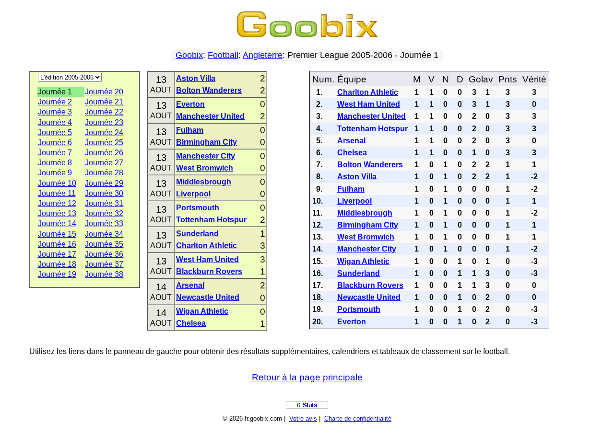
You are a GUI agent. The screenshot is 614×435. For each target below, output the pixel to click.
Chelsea (191, 323)
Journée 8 (55, 163)
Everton (190, 104)
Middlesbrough (203, 182)
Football (223, 55)
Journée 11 (57, 193)
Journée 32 (104, 213)
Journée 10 (57, 183)
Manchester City (205, 156)
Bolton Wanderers (209, 90)
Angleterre (263, 55)
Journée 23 (104, 122)
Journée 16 (57, 244)
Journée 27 (104, 163)
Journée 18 (57, 264)
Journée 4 (55, 122)
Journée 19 (57, 274)
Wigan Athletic (202, 311)
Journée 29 (104, 183)
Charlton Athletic (206, 245)
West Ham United (207, 259)
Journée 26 (104, 153)
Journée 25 (104, 142)
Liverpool (193, 194)
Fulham (189, 130)
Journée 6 (55, 142)
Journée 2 (55, 102)
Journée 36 (104, 254)
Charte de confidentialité (357, 418)
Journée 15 (57, 234)
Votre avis (303, 418)
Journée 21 (104, 102)
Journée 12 (57, 203)
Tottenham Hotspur (211, 220)
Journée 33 (104, 223)
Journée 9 (55, 173)
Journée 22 (104, 112)
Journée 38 (104, 274)
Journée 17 (57, 254)
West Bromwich (204, 168)
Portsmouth (197, 208)
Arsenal (190, 285)
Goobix (189, 55)
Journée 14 (57, 223)
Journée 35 (104, 244)
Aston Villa (195, 78)
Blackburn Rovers (209, 271)
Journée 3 (55, 112)
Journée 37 (104, 264)
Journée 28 (104, 173)
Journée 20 (104, 92)
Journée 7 (55, 153)
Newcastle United (207, 297)
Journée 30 (104, 193)
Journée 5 (55, 132)
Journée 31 (104, 203)
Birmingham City (206, 142)
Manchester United (210, 116)
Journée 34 (104, 234)
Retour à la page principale (307, 377)
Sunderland (197, 233)
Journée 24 (104, 132)
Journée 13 (57, 213)
